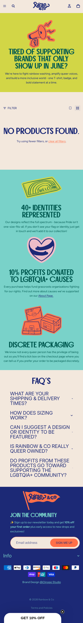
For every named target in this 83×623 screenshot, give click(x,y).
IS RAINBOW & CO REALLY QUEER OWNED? (39, 448)
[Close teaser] (62, 612)
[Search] (13, 6)
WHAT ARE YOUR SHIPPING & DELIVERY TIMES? (35, 398)
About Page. (45, 295)
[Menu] (4, 6)
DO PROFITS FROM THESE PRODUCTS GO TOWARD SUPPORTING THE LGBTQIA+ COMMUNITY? (39, 468)
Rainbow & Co (46, 599)
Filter (12, 108)
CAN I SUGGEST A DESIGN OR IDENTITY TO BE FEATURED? (40, 432)
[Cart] (78, 6)
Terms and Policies (41, 607)
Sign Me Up (64, 542)
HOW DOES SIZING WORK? (31, 415)
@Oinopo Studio (50, 582)
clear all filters (57, 141)
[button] (32, 618)
